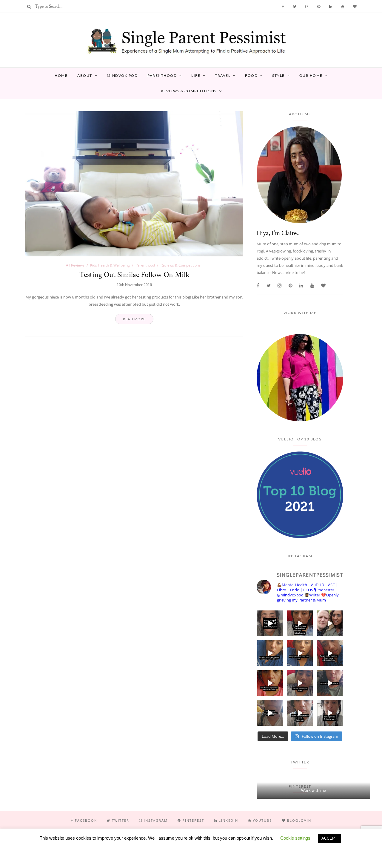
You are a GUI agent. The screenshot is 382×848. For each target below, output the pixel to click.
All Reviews (75, 265)
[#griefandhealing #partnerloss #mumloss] (270, 653)
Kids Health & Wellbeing (110, 265)
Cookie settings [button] (295, 838)
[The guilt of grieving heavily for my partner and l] (300, 683)
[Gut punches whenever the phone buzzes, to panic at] (270, 683)
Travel (222, 75)
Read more (134, 319)
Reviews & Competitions (189, 91)
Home (61, 75)
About (84, 75)
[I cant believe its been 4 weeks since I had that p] (330, 623)
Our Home (311, 75)
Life (195, 75)
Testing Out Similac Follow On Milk (134, 274)
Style (278, 75)
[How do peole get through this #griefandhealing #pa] (330, 713)
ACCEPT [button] (329, 838)
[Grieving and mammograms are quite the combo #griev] (270, 623)
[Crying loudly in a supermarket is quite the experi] (300, 623)
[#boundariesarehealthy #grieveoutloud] (300, 653)
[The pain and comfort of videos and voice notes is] (270, 713)
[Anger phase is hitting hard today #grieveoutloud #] (330, 683)
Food (251, 75)
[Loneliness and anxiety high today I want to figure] (330, 653)
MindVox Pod (122, 75)
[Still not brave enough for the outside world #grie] (300, 713)
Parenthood (162, 75)
